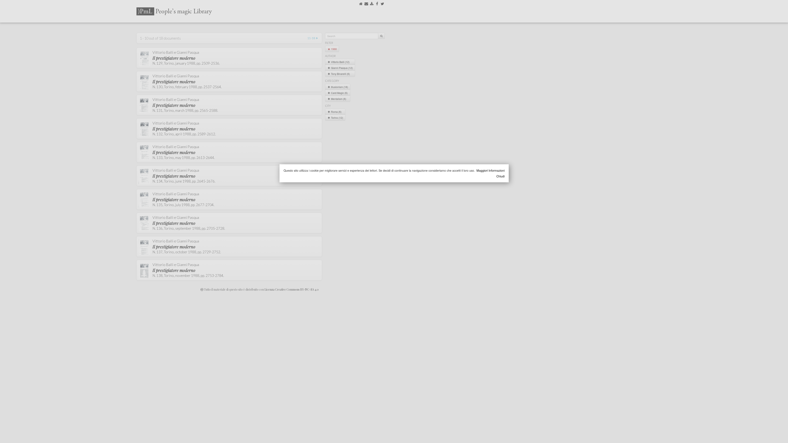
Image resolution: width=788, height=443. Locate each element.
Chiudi (500, 176)
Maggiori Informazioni (490, 170)
